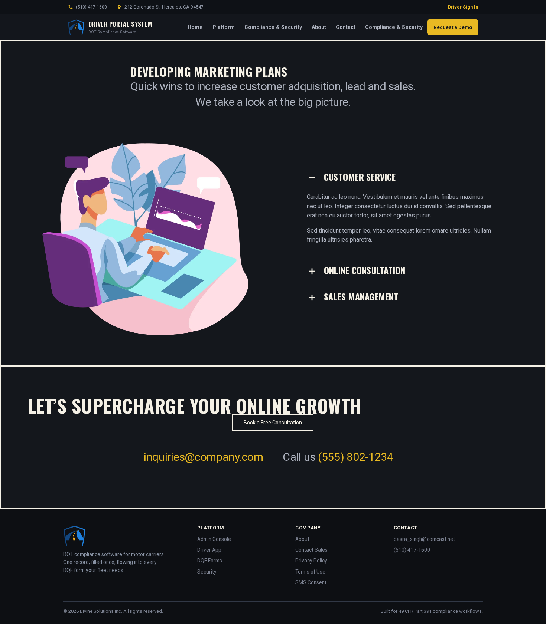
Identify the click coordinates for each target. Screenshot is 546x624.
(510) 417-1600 (91, 7)
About (319, 27)
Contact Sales (311, 550)
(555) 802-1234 (355, 456)
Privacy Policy (311, 561)
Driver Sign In (463, 7)
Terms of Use (310, 572)
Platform (223, 27)
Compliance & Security (273, 27)
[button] (401, 177)
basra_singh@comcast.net (424, 539)
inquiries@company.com (203, 456)
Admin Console (214, 539)
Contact (345, 27)
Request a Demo (452, 27)
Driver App (209, 550)
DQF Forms (209, 561)
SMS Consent (310, 582)
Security (207, 572)
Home (195, 27)
